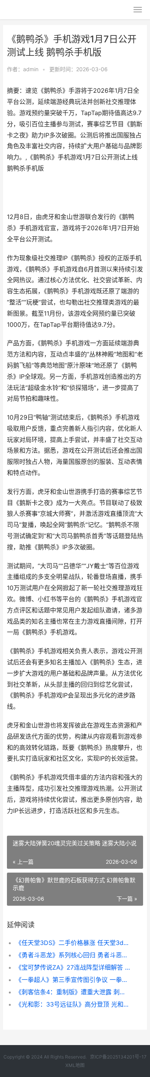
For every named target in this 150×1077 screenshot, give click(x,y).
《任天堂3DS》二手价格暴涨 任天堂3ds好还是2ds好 (72, 943)
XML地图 (75, 1065)
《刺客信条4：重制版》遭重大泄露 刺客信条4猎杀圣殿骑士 (72, 992)
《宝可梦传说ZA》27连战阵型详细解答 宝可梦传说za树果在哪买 (72, 967)
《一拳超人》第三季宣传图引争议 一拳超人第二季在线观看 (72, 979)
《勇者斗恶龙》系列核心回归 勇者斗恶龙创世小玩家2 (72, 955)
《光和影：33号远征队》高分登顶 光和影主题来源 (72, 1004)
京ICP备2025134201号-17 (118, 1057)
